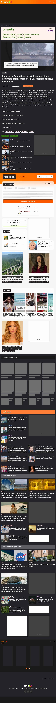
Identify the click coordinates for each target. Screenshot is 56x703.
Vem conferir (14, 225)
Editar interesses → (49, 183)
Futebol (37, 455)
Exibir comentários (15, 86)
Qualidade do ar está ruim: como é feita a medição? (42, 565)
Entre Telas (24, 131)
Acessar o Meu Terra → (22, 176)
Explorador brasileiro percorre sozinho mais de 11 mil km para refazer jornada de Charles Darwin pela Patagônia (13, 518)
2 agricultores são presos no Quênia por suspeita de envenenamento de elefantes (46, 528)
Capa (2, 25)
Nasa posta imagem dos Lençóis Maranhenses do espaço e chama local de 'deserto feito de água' (14, 566)
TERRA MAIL (31, 1)
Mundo (11, 166)
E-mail (50, 1)
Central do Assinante (41, 1)
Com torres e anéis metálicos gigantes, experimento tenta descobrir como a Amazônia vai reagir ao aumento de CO (17, 609)
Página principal (8, 2)
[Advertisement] (39, 538)
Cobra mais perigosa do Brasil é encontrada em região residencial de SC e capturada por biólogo (17, 528)
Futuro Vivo (12, 150)
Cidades (10, 525)
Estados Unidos (9, 131)
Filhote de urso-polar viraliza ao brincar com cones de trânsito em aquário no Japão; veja (17, 599)
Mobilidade (10, 455)
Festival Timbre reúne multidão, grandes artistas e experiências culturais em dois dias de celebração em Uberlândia (45, 600)
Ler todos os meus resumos (28, 201)
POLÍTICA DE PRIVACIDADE (40, 688)
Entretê (38, 596)
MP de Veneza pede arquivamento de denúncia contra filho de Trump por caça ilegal (18, 538)
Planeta (7, 25)
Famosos (17, 131)
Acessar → (24, 232)
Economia (10, 415)
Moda (36, 465)
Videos (12, 25)
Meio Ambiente (40, 525)
